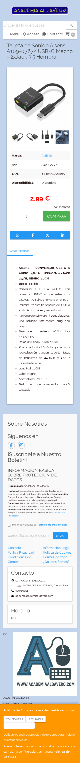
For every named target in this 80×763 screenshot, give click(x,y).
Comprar (56, 216)
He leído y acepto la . (39, 524)
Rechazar (36, 719)
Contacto (54, 34)
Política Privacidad (21, 552)
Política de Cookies (57, 552)
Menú (14, 34)
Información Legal (56, 548)
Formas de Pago (55, 557)
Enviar (61, 535)
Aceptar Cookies (19, 725)
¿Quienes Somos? (56, 562)
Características (20, 250)
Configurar (14, 719)
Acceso (33, 34)
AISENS (47, 155)
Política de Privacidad (52, 524)
